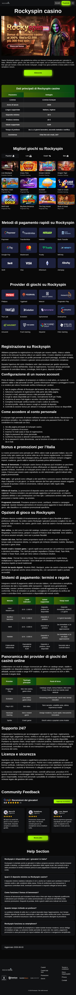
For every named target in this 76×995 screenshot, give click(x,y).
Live (27, 156)
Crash (46, 156)
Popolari (9, 156)
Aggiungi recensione (63, 801)
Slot (64, 156)
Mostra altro (38, 838)
